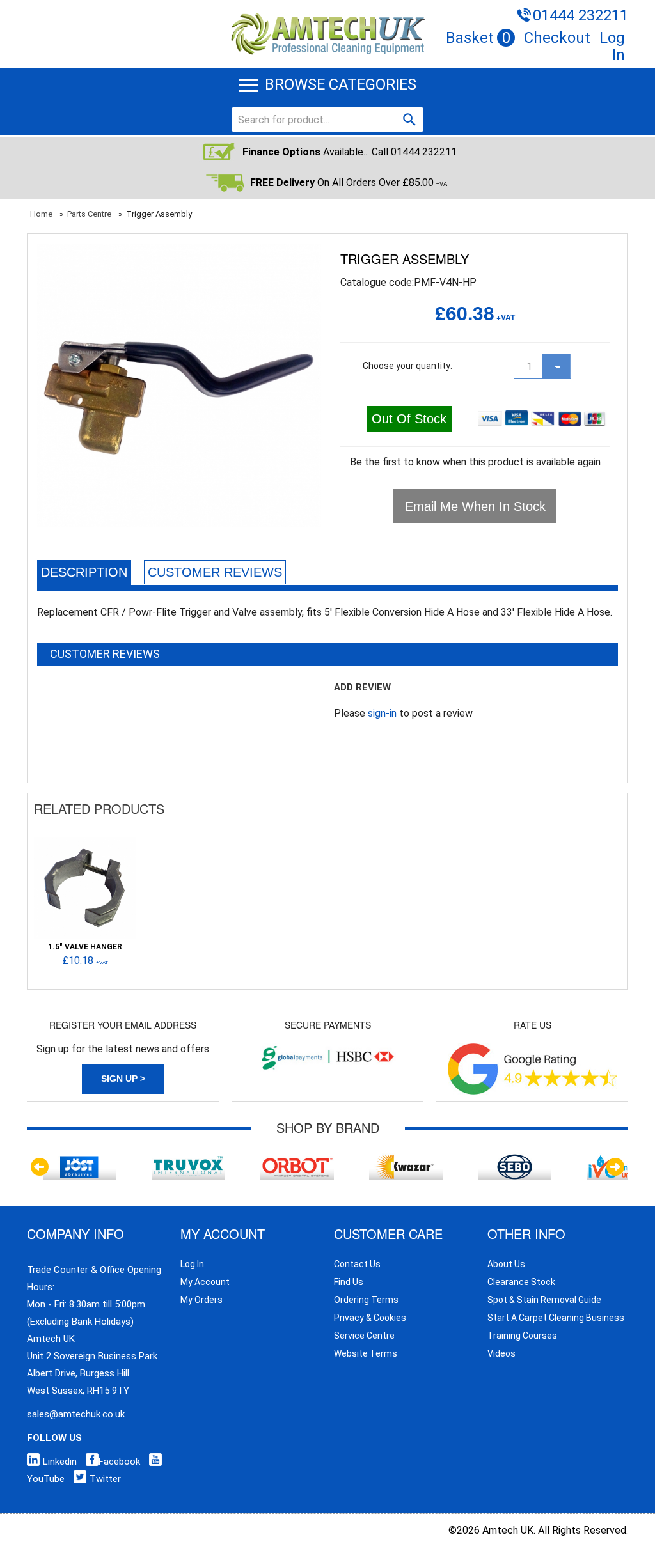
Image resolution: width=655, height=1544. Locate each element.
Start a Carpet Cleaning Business (555, 1318)
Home (41, 214)
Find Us (348, 1282)
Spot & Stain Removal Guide (544, 1300)
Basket (478, 38)
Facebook (119, 1461)
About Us (506, 1264)
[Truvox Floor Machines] (189, 1159)
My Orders (201, 1300)
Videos (501, 1353)
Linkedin (60, 1461)
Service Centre (364, 1335)
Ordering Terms (366, 1300)
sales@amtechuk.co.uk (76, 1414)
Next (615, 1167)
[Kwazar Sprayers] (406, 1159)
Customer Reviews (215, 572)
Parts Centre (89, 214)
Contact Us (357, 1264)
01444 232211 (580, 15)
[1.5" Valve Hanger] (85, 843)
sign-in (382, 713)
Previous (40, 1167)
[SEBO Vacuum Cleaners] (515, 1159)
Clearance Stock (521, 1282)
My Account (205, 1282)
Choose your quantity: (407, 366)
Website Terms (365, 1353)
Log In (612, 46)
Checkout (557, 38)
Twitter (105, 1479)
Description (84, 572)
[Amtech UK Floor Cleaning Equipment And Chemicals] (327, 14)
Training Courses (522, 1335)
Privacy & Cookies (370, 1318)
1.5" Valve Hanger (85, 946)
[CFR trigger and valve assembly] (179, 252)
